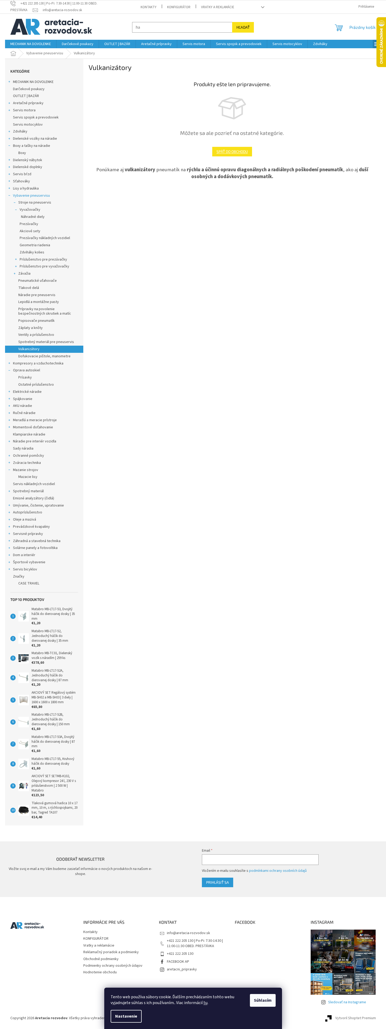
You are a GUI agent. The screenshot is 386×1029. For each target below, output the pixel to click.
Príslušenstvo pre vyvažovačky (44, 266)
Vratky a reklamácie (217, 7)
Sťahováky (21, 181)
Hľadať (243, 27)
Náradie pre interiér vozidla (34, 441)
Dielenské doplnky (27, 167)
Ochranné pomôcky (28, 455)
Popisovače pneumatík (36, 320)
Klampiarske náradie (29, 434)
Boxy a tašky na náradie (31, 145)
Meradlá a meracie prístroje (35, 420)
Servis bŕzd (22, 174)
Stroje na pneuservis (34, 202)
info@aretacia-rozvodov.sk (188, 933)
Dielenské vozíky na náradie (35, 138)
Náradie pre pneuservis (36, 295)
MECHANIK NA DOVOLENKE (33, 82)
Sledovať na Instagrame (347, 1002)
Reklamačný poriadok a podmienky (111, 952)
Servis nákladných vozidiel (34, 484)
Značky (18, 576)
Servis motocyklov (28, 124)
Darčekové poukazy (29, 89)
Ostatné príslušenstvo (36, 384)
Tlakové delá (28, 288)
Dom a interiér (24, 555)
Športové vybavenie (29, 562)
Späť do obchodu (232, 151)
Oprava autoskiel (26, 370)
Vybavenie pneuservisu (31, 195)
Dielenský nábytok (27, 160)
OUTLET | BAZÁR (26, 96)
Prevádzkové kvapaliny (31, 526)
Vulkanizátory (29, 349)
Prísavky (25, 377)
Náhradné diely (33, 216)
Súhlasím (263, 1000)
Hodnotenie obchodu (100, 972)
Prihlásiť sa (217, 882)
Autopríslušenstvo (27, 512)
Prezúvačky (29, 224)
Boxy (22, 153)
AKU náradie (22, 405)
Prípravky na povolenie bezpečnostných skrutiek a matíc (44, 311)
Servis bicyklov (25, 569)
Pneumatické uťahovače (37, 280)
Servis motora (24, 110)
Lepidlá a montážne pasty (38, 302)
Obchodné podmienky (101, 959)
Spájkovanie (22, 399)
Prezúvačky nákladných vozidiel (45, 238)
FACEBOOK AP (178, 961)
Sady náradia (23, 448)
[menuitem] (30, 44)
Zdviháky (20, 131)
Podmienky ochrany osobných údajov (112, 965)
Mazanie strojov (25, 470)
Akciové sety (30, 231)
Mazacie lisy (27, 477)
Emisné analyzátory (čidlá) (33, 498)
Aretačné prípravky (28, 103)
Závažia (24, 273)
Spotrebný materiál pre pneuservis (46, 342)
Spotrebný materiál (28, 491)
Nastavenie (126, 1016)
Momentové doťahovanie (33, 427)
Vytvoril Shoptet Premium (355, 1018)
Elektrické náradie (27, 391)
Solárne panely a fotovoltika (35, 548)
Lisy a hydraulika (26, 188)
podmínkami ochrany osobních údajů (278, 870)
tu (205, 1003)
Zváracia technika (27, 462)
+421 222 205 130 (180, 953)
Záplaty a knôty (30, 328)
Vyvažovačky (30, 209)
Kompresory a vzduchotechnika (38, 363)
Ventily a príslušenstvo (36, 334)
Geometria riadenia (35, 245)
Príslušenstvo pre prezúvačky (43, 259)
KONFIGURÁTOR (178, 7)
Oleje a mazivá (24, 519)
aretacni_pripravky (182, 969)
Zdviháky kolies (32, 252)
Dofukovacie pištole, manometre (44, 356)
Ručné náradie (24, 413)
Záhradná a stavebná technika (36, 541)
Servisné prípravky (28, 534)
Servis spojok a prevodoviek (36, 117)
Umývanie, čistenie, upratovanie (38, 505)
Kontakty (149, 7)
